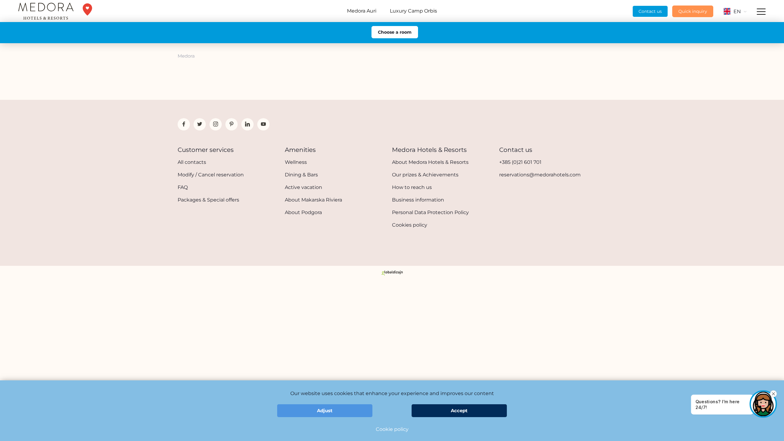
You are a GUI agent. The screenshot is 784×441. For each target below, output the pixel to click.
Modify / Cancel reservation (211, 175)
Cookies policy (409, 225)
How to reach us (412, 187)
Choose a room (395, 32)
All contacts (192, 162)
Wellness (296, 162)
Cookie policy (392, 429)
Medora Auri (361, 11)
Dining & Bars (301, 175)
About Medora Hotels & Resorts (430, 162)
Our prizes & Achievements (425, 175)
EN (737, 11)
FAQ (183, 187)
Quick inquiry (692, 11)
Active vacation (303, 187)
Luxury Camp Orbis (413, 11)
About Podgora (303, 212)
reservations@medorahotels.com (540, 175)
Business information (418, 200)
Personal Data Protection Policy (430, 212)
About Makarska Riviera (313, 200)
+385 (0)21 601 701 (520, 162)
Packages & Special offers (208, 200)
